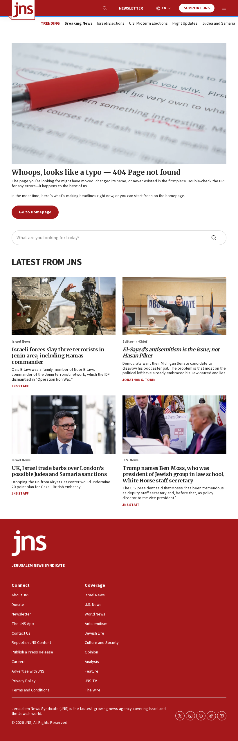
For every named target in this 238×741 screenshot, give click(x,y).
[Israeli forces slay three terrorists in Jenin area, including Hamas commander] (64, 306)
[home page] (23, 9)
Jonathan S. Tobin (139, 379)
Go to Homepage (35, 212)
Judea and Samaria (218, 23)
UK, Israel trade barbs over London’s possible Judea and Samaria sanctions (59, 471)
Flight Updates (185, 23)
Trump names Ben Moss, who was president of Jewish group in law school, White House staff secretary (173, 474)
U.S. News (130, 460)
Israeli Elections (111, 23)
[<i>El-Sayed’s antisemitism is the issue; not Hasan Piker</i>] (174, 306)
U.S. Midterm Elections (148, 23)
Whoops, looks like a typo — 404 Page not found (96, 172)
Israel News (21, 341)
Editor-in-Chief (134, 341)
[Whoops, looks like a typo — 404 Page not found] (119, 103)
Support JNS (197, 8)
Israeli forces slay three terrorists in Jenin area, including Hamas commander (58, 355)
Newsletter (131, 8)
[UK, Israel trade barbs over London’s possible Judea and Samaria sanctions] (64, 424)
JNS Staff (20, 386)
